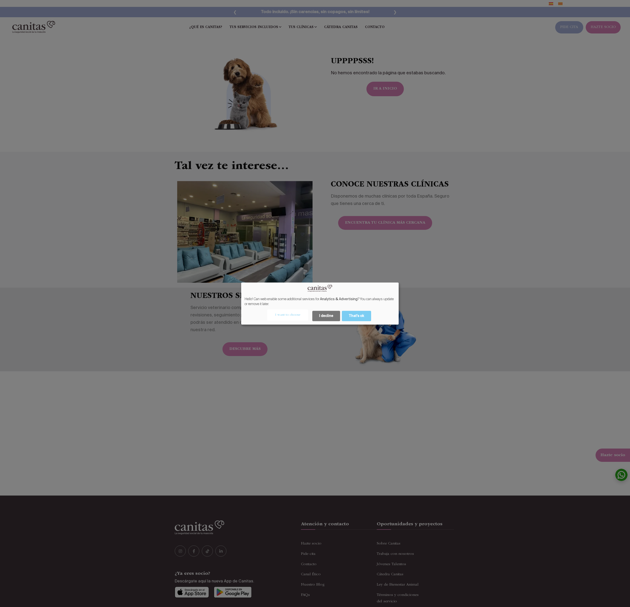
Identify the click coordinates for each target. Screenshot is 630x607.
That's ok (356, 316)
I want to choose (287, 315)
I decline (326, 316)
